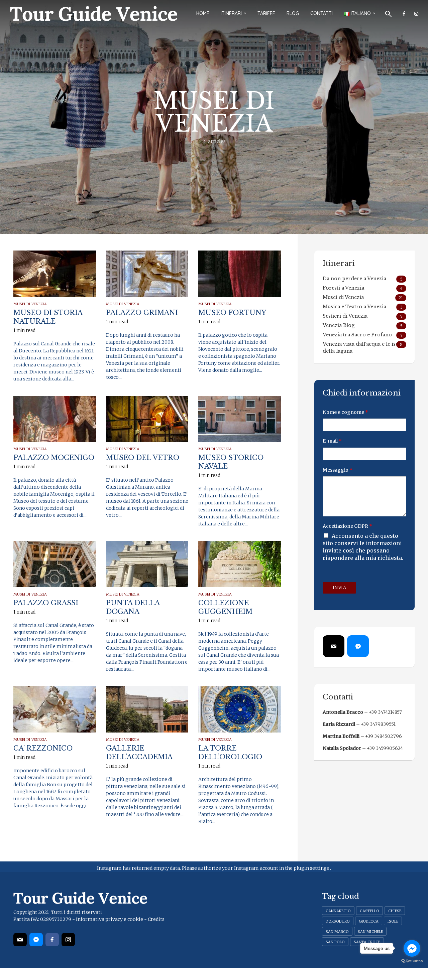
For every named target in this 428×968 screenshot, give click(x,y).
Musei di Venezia (30, 304)
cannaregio (338, 911)
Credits (156, 919)
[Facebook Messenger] (358, 646)
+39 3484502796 (383, 736)
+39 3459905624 (385, 748)
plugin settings (312, 868)
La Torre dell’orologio (230, 752)
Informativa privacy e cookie (109, 919)
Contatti (321, 13)
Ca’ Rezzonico (43, 748)
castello (369, 911)
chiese (394, 911)
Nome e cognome (345, 412)
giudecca (369, 921)
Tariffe (266, 13)
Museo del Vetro (142, 458)
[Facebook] (52, 939)
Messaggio (337, 470)
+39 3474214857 (385, 712)
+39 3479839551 (378, 724)
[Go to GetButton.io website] (412, 961)
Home (202, 13)
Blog (293, 13)
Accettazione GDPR (347, 526)
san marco (337, 931)
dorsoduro (338, 921)
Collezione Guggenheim (225, 607)
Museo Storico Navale (230, 462)
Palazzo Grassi (45, 603)
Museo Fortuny (232, 313)
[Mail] (333, 646)
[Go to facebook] (412, 948)
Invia (339, 588)
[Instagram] (68, 939)
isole (393, 921)
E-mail (332, 441)
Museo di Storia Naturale (47, 317)
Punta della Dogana (132, 607)
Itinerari (231, 13)
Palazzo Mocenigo (53, 458)
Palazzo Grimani (142, 313)
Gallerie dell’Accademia (139, 752)
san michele (370, 931)
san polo (335, 942)
